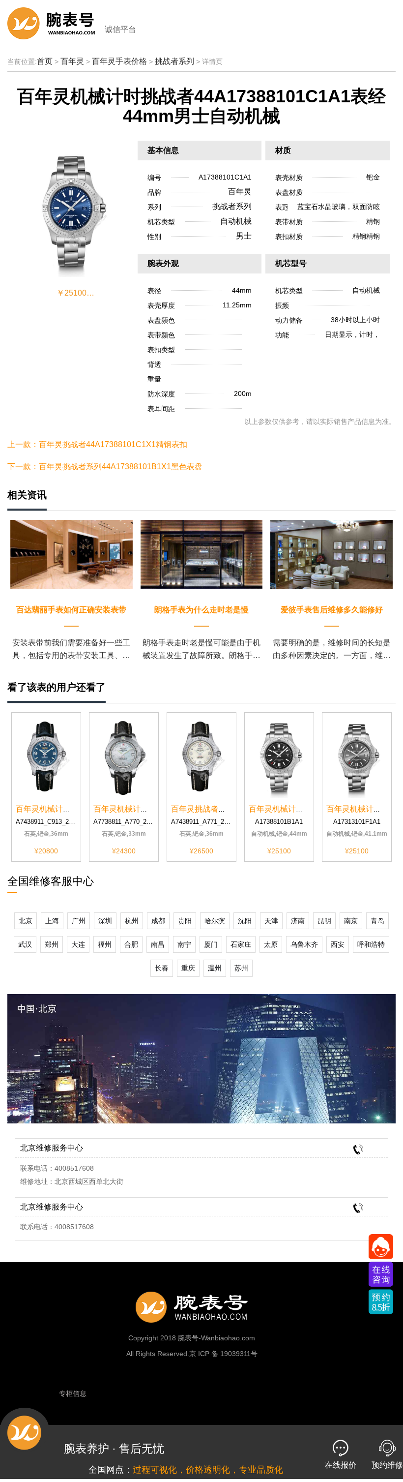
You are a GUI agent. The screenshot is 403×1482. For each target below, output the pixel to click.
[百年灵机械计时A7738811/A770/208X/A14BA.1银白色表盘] (123, 757)
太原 (271, 944)
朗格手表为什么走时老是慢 (201, 609)
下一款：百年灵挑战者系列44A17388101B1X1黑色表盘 (104, 466)
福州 (105, 944)
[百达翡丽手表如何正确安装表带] (71, 553)
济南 (298, 921)
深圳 (105, 921)
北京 (25, 921)
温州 (215, 968)
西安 (338, 944)
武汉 (25, 944)
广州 (79, 921)
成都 (158, 921)
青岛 (377, 921)
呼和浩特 (371, 944)
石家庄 (240, 944)
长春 (162, 968)
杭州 (132, 921)
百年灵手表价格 (119, 61)
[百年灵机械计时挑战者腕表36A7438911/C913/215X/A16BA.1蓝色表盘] (46, 757)
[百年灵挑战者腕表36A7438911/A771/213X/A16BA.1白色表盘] (201, 757)
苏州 (241, 968)
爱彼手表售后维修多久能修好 (332, 609)
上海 (52, 921)
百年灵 (72, 61)
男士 (244, 236)
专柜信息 (72, 1393)
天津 (271, 921)
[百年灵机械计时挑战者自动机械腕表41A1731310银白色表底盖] (356, 757)
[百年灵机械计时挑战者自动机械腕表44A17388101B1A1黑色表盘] (279, 757)
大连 (78, 944)
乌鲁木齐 (304, 944)
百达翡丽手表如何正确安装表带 (71, 609)
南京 (351, 921)
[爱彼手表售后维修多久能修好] (331, 553)
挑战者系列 (174, 61)
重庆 (188, 968)
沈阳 (245, 921)
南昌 (158, 944)
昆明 (324, 921)
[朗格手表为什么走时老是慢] (202, 553)
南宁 (184, 944)
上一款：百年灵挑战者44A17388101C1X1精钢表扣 (97, 444)
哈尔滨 (214, 921)
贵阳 (185, 921)
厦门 (211, 944)
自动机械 (236, 221)
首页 (45, 61)
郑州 (51, 944)
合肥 (131, 944)
